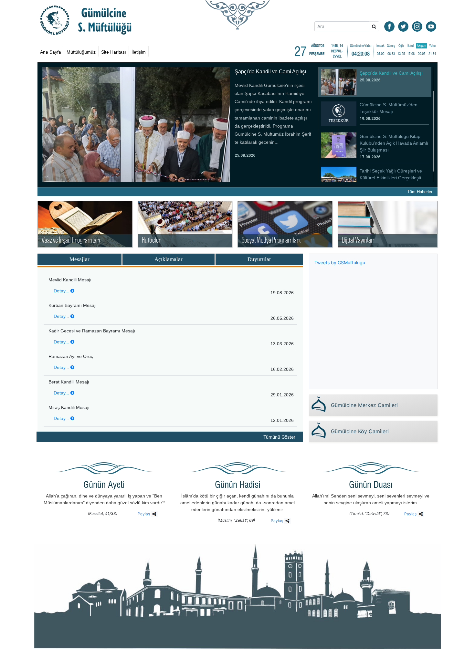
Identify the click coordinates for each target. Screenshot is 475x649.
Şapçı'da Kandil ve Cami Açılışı (270, 71)
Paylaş (144, 513)
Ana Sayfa (50, 52)
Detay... (62, 290)
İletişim (139, 52)
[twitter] (403, 26)
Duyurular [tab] (259, 259)
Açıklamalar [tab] (168, 259)
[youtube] (431, 26)
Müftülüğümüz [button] (81, 52)
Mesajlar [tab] (79, 259)
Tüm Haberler (419, 191)
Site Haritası (113, 52)
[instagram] (417, 26)
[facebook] (389, 26)
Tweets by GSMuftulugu (339, 262)
